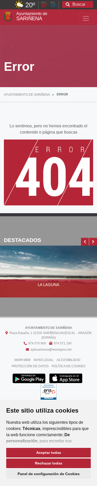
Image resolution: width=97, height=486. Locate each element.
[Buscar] (67, 4)
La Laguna (48, 284)
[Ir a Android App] (29, 378)
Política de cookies (68, 366)
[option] (48, 275)
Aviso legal (44, 360)
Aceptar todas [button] (48, 452)
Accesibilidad (68, 360)
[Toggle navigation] (86, 18)
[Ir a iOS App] (66, 378)
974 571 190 (62, 343)
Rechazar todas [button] (48, 463)
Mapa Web (22, 360)
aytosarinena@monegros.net (50, 349)
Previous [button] (85, 242)
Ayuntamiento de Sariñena (27, 94)
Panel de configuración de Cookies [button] (49, 474)
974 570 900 (36, 343)
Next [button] (93, 242)
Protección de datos (30, 366)
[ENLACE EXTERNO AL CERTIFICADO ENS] (48, 393)
